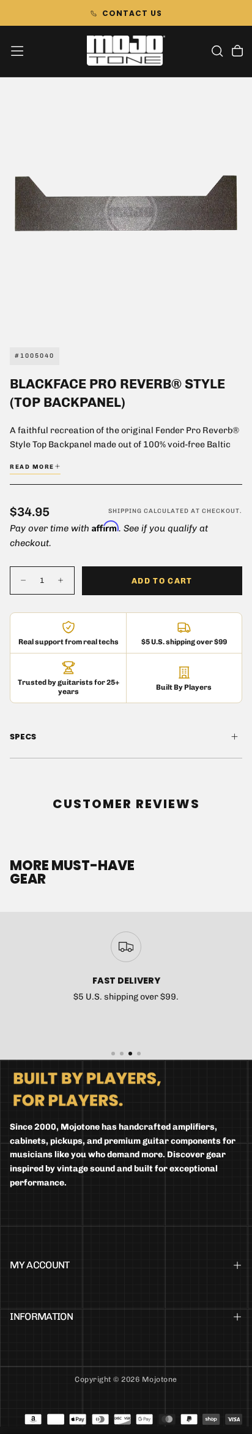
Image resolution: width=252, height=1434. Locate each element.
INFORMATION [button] (41, 1316)
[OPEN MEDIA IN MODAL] (236, 313)
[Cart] (237, 52)
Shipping (125, 511)
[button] (17, 51)
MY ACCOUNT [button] (40, 1265)
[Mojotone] (87, 1088)
